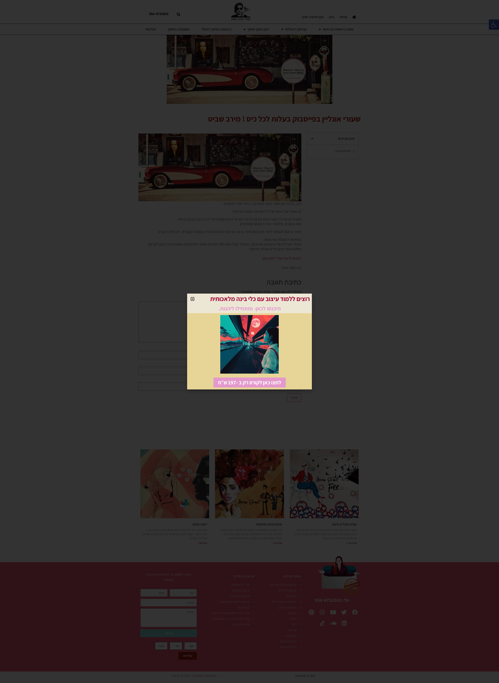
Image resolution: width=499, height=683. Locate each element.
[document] (249, 341)
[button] (192, 298)
